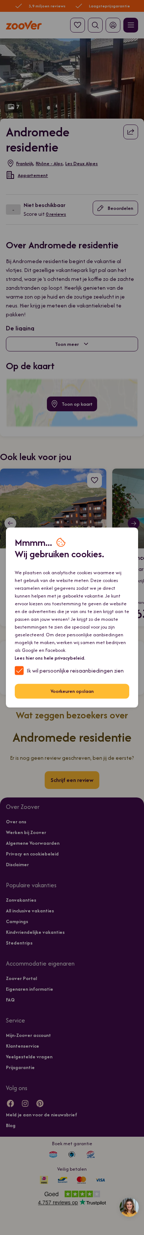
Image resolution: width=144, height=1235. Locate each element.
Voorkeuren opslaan (72, 691)
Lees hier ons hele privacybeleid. (50, 657)
